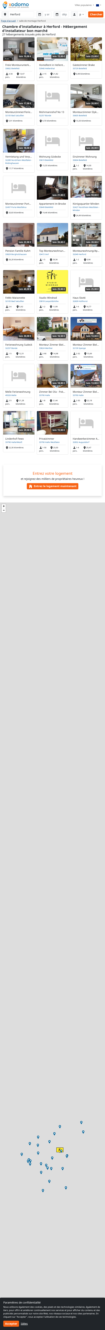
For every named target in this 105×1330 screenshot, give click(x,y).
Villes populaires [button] (83, 5)
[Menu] (98, 5)
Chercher (96, 14)
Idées (24, 1323)
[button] (46, 1165)
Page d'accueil (8, 20)
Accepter (11, 1323)
